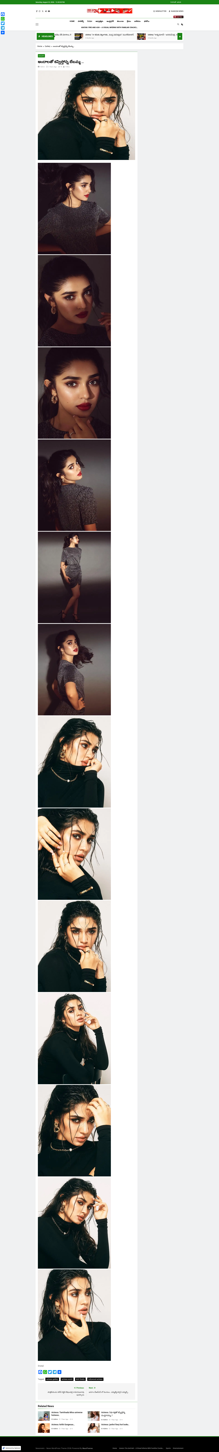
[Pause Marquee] (179, 36)
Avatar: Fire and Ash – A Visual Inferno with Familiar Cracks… (109, 27)
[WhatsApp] (2, 18)
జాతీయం (137, 21)
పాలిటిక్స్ (81, 21)
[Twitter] (2, 23)
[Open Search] (178, 24)
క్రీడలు (129, 21)
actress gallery (52, 1379)
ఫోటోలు (146, 21)
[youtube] (49, 11)
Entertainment (178, 1448)
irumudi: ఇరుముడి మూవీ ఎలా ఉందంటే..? (176, 2)
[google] (45, 11)
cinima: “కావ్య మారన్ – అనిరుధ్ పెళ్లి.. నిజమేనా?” (55, 35)
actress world (67, 1379)
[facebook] (37, 11)
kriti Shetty (80, 1379)
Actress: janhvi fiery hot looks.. (115, 1424)
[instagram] (39, 11)
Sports (168, 1448)
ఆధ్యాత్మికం (99, 21)
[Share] (2, 32)
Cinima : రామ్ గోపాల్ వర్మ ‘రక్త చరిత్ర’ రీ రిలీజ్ (158, 35)
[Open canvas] (37, 24)
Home (72, 21)
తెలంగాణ (120, 21)
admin (42, 67)
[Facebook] (2, 14)
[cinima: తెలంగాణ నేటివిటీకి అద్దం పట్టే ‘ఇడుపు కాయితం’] (81, 37)
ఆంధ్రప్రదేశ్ (110, 21)
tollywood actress (95, 1379)
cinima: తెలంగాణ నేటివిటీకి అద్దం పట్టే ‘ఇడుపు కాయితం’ (108, 35)
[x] (42, 11)
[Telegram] (2, 28)
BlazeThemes (87, 1448)
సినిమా (89, 21)
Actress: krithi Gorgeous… (63, 1424)
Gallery (41, 56)
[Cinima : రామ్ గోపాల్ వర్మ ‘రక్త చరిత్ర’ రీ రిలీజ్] (135, 37)
